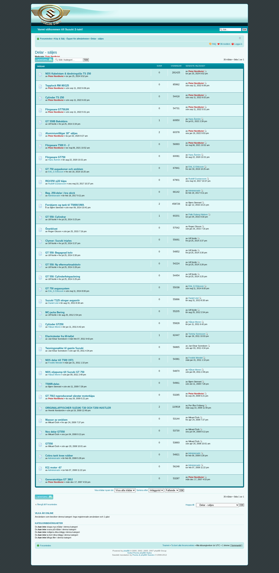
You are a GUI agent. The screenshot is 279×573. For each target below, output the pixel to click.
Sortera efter (142, 490)
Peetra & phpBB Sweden (143, 555)
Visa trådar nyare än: (104, 490)
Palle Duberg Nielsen (198, 214)
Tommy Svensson (196, 334)
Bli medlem (225, 44)
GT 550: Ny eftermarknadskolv (62, 264)
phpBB (127, 551)
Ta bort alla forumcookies (182, 545)
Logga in (238, 44)
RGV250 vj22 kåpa (55, 181)
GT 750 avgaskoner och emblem (64, 169)
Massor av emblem (56, 419)
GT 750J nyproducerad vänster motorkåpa (70, 396)
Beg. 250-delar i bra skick (60, 193)
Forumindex (46, 39)
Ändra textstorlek (239, 38)
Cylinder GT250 (54, 324)
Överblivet (51, 228)
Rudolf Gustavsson (57, 183)
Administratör (54, 195)
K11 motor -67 (53, 467)
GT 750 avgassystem (57, 288)
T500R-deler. (52, 384)
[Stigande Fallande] (174, 490)
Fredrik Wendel (55, 363)
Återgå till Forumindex (47, 504)
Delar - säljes (97, 39)
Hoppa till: (190, 505)
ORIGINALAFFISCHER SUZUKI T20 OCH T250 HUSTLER (78, 407)
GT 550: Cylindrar (55, 216)
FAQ (214, 44)
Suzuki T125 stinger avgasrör (62, 300)
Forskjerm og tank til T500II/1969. (64, 205)
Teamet (165, 545)
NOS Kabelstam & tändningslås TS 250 (68, 73)
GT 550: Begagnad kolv (59, 252)
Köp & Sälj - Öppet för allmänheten (71, 39)
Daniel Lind (53, 303)
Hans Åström (194, 119)
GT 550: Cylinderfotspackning (62, 276)
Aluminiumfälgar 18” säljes (61, 133)
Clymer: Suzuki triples (58, 240)
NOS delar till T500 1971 (59, 360)
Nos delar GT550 (55, 431)
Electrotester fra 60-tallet (59, 336)
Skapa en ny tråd (43, 58)
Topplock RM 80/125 (57, 85)
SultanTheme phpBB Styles (139, 553)
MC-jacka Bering (55, 312)
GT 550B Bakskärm (56, 121)
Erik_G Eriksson (55, 172)
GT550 (49, 443)
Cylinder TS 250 (54, 97)
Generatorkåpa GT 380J (59, 479)
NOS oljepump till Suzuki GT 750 (64, 372)
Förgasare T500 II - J (57, 145)
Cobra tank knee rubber (59, 455)
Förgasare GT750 (55, 157)
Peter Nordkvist (52, 56)
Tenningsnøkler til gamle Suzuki (64, 348)
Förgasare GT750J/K (57, 109)
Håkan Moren (54, 327)
